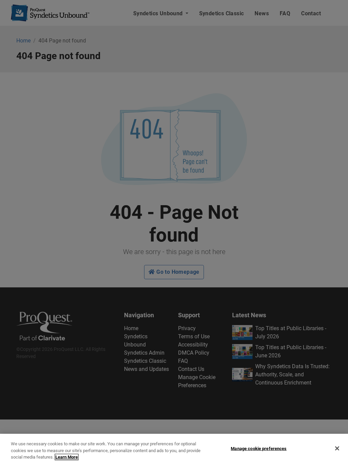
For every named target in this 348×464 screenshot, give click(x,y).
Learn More (66, 457)
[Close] (337, 448)
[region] (174, 449)
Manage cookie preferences (258, 448)
